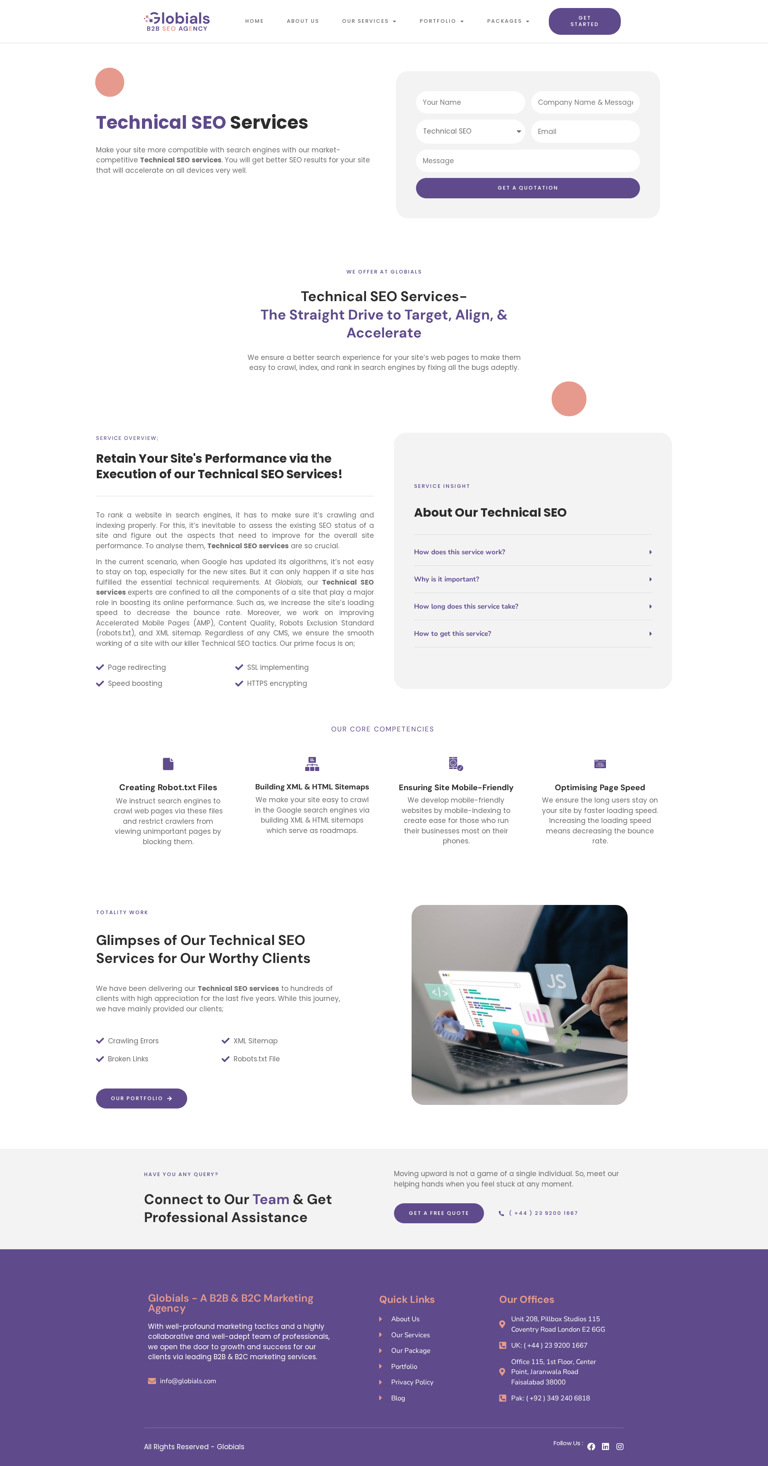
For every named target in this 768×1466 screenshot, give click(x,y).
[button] (533, 557)
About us (303, 21)
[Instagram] (620, 1447)
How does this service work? (459, 552)
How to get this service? (452, 633)
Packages (504, 21)
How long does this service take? (466, 606)
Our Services (365, 21)
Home (254, 21)
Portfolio (438, 21)
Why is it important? (446, 579)
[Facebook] (591, 1447)
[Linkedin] (606, 1447)
